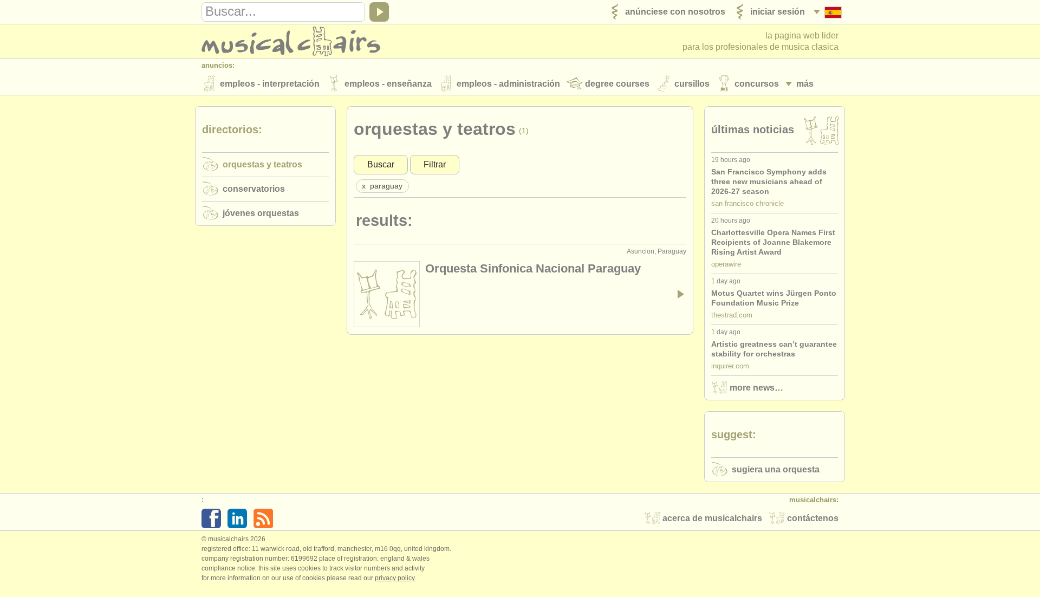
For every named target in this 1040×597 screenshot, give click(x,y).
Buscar (380, 164)
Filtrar (435, 164)
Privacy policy (395, 578)
